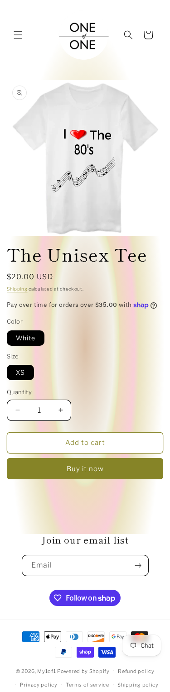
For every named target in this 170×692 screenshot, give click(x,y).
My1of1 (46, 671)
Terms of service (87, 685)
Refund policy (136, 671)
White (25, 338)
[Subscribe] (138, 565)
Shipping (17, 288)
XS (20, 372)
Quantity (19, 392)
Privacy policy (39, 685)
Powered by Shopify (83, 671)
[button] (18, 35)
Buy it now (85, 469)
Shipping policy (138, 685)
